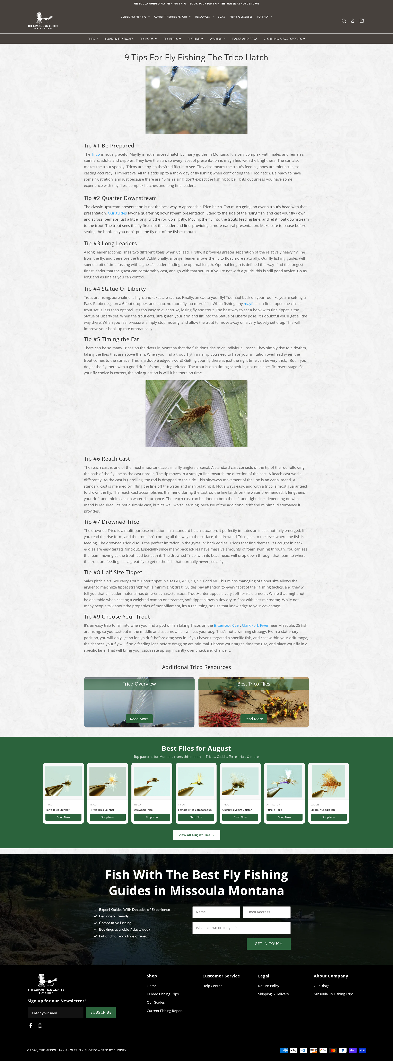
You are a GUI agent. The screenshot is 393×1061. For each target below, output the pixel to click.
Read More (139, 718)
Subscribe (101, 1012)
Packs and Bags (244, 39)
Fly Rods (147, 39)
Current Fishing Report (165, 1010)
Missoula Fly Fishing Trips (333, 994)
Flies (92, 39)
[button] (135, 16)
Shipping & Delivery (273, 994)
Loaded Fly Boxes (119, 39)
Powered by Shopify (110, 1050)
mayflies (251, 303)
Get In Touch (268, 943)
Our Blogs (321, 985)
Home (152, 985)
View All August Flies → (197, 835)
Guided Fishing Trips (163, 994)
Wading (216, 39)
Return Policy (268, 985)
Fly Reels (171, 39)
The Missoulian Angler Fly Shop (66, 1050)
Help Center (212, 985)
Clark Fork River (255, 625)
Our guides (117, 213)
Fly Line (194, 39)
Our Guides (156, 1002)
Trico (95, 154)
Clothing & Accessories (283, 39)
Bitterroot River (227, 625)
